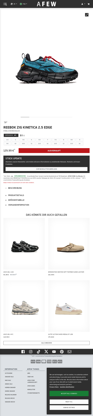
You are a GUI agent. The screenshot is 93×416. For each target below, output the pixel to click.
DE (14, 4)
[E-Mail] (69, 351)
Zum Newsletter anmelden (46, 169)
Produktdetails (16, 195)
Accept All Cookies (69, 393)
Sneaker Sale (9, 376)
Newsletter (31, 389)
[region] (69, 391)
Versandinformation (18, 205)
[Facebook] (23, 351)
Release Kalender (10, 395)
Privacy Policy (54, 387)
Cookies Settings (69, 407)
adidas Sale (8, 384)
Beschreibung (15, 188)
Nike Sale (8, 380)
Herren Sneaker (10, 387)
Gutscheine (8, 373)
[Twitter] (46, 351)
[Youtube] (54, 351)
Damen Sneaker (10, 391)
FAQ (24, 4)
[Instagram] (31, 351)
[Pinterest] (62, 351)
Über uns (30, 376)
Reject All (69, 402)
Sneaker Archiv (10, 402)
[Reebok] (5, 122)
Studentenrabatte (33, 393)
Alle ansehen (46, 343)
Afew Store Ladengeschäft (32, 381)
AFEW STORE (46, 4)
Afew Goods (31, 386)
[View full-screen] (86, 14)
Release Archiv (10, 398)
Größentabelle (16, 200)
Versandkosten (20, 176)
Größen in (10, 135)
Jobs (28, 373)
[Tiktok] (38, 351)
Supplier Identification (67, 387)
